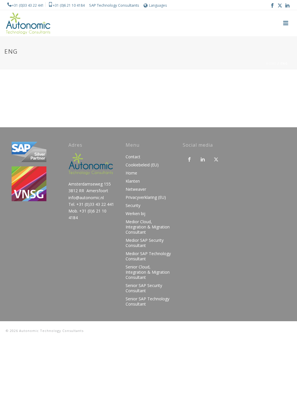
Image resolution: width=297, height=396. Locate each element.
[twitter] (216, 159)
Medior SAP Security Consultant (145, 243)
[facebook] (189, 159)
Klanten (133, 181)
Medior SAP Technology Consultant (148, 256)
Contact (133, 156)
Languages (158, 5)
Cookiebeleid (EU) (142, 165)
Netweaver (136, 189)
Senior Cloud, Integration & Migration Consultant (148, 272)
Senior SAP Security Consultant (144, 288)
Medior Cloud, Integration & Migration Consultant (148, 227)
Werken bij (135, 213)
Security (133, 205)
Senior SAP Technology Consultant (147, 301)
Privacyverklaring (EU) (146, 197)
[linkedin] (203, 159)
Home (271, 63)
